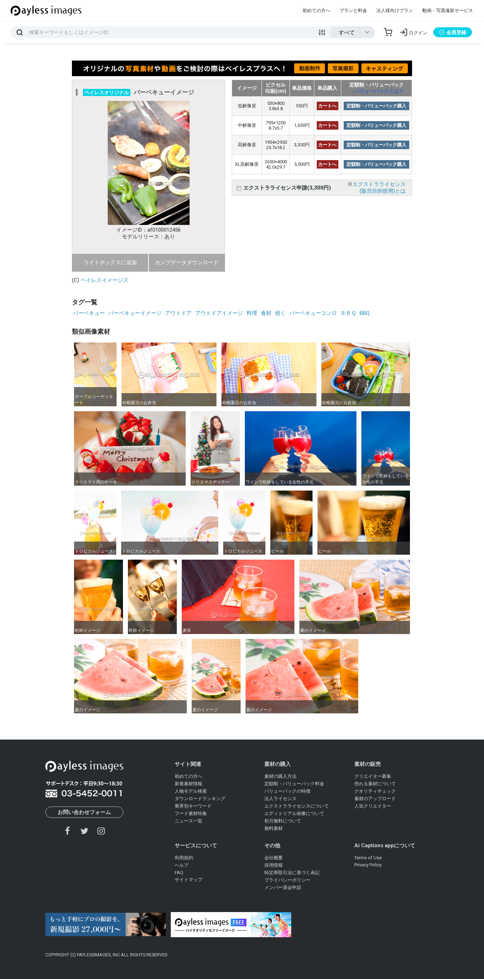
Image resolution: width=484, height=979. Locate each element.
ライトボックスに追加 (110, 262)
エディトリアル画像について (294, 813)
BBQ (365, 313)
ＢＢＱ (348, 313)
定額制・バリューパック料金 (294, 783)
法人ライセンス (280, 798)
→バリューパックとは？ (376, 91)
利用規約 (184, 857)
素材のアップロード (375, 798)
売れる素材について (375, 783)
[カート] (388, 32)
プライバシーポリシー (287, 880)
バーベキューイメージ (135, 313)
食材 (266, 313)
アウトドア (178, 313)
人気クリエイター (372, 806)
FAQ (179, 872)
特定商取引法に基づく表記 (292, 872)
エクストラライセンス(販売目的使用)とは (379, 187)
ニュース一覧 (188, 821)
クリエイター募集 (372, 776)
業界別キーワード (193, 806)
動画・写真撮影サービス (447, 10)
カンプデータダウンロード (187, 262)
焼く (280, 313)
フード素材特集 (191, 813)
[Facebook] (67, 830)
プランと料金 (353, 10)
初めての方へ (316, 10)
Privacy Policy (368, 864)
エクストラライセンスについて (296, 806)
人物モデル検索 (191, 791)
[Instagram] (101, 830)
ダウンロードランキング (200, 798)
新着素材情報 (188, 783)
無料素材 (273, 828)
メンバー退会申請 (282, 887)
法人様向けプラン (394, 10)
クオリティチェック (375, 791)
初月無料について (282, 821)
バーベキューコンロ (313, 313)
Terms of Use (368, 857)
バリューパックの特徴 (287, 791)
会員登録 (456, 32)
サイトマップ (188, 879)
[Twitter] (84, 830)
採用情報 (273, 865)
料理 (252, 313)
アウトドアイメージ (219, 313)
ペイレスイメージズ (104, 280)
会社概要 (273, 857)
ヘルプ (181, 865)
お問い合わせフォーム (84, 812)
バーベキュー (89, 313)
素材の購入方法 (280, 776)
